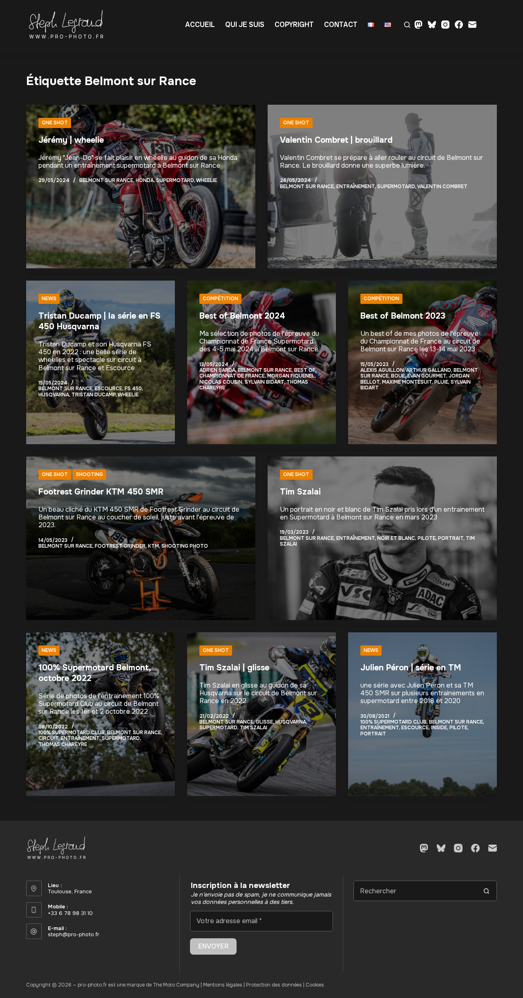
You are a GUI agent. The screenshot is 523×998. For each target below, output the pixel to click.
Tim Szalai (300, 492)
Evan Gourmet (426, 376)
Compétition (220, 298)
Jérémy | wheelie (71, 140)
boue (398, 376)
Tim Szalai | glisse (234, 668)
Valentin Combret (442, 186)
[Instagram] (445, 24)
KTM (153, 546)
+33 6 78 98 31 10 (70, 913)
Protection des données (274, 985)
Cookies (315, 985)
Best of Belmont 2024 (242, 316)
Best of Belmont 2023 (402, 316)
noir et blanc (396, 538)
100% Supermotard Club (71, 732)
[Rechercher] (407, 25)
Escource (108, 388)
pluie (441, 382)
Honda (145, 180)
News (49, 298)
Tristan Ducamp (94, 394)
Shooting (89, 474)
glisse (264, 722)
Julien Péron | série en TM (410, 668)
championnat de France (232, 376)
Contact (341, 24)
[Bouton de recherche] (486, 891)
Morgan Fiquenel (291, 376)
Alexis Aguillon (382, 370)
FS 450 (133, 388)
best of (304, 370)
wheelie (206, 180)
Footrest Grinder (120, 546)
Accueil (200, 24)
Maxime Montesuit (407, 382)
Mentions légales (222, 985)
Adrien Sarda (217, 370)
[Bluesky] (432, 24)
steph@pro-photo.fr (73, 934)
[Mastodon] (418, 24)
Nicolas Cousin (220, 382)
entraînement (355, 186)
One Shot (55, 122)
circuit (48, 738)
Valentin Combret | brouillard (336, 140)
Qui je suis (244, 24)
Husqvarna (53, 394)
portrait (450, 538)
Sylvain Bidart (264, 382)
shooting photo (184, 546)
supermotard (175, 180)
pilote (427, 538)
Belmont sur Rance (106, 180)
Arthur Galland (428, 370)
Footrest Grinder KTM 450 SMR (100, 492)
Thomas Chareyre (62, 744)
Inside (439, 727)
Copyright (294, 24)
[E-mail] (472, 24)
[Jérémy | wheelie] (140, 186)
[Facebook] (459, 24)
